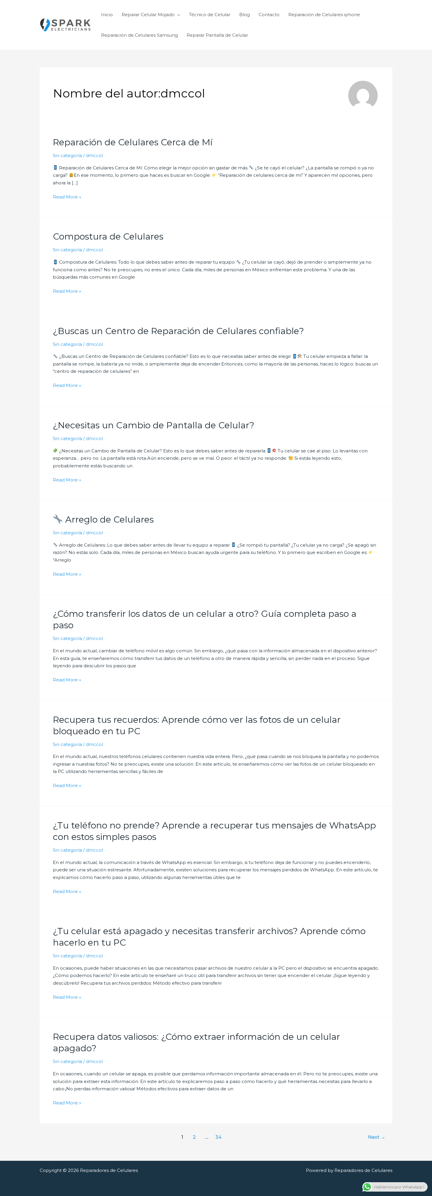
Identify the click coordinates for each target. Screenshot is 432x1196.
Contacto (269, 14)
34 (218, 1137)
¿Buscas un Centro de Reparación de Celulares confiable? (178, 331)
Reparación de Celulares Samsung (139, 35)
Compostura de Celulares (108, 236)
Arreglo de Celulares (108, 519)
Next (376, 1137)
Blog (244, 14)
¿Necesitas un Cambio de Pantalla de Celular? (153, 425)
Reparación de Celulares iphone (324, 14)
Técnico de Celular (209, 14)
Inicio (107, 14)
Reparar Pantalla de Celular (217, 35)
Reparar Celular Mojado (148, 14)
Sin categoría (67, 155)
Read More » (67, 197)
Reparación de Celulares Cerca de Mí (132, 142)
